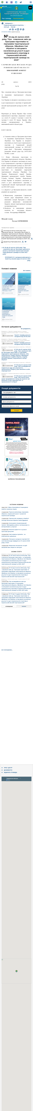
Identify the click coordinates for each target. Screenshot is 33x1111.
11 (8, 667)
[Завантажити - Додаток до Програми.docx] (23, 242)
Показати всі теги (7, 718)
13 (16, 667)
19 (12, 670)
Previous (9, 502)
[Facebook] (7, 2)
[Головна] (2, 2)
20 (16, 670)
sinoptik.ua (21, 734)
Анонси (24, 606)
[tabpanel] (16, 491)
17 (3, 670)
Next (23, 502)
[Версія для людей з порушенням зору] (20, 2)
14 (20, 667)
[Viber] (11, 2)
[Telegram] (16, 2)
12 (12, 667)
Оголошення (9, 606)
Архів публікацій (24, 653)
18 (8, 670)
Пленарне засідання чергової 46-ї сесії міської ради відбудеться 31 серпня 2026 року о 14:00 (8, 288)
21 (20, 670)
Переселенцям (18, 18)
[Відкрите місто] (16, 491)
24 (4, 672)
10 (4, 667)
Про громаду (6, 18)
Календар (9, 653)
